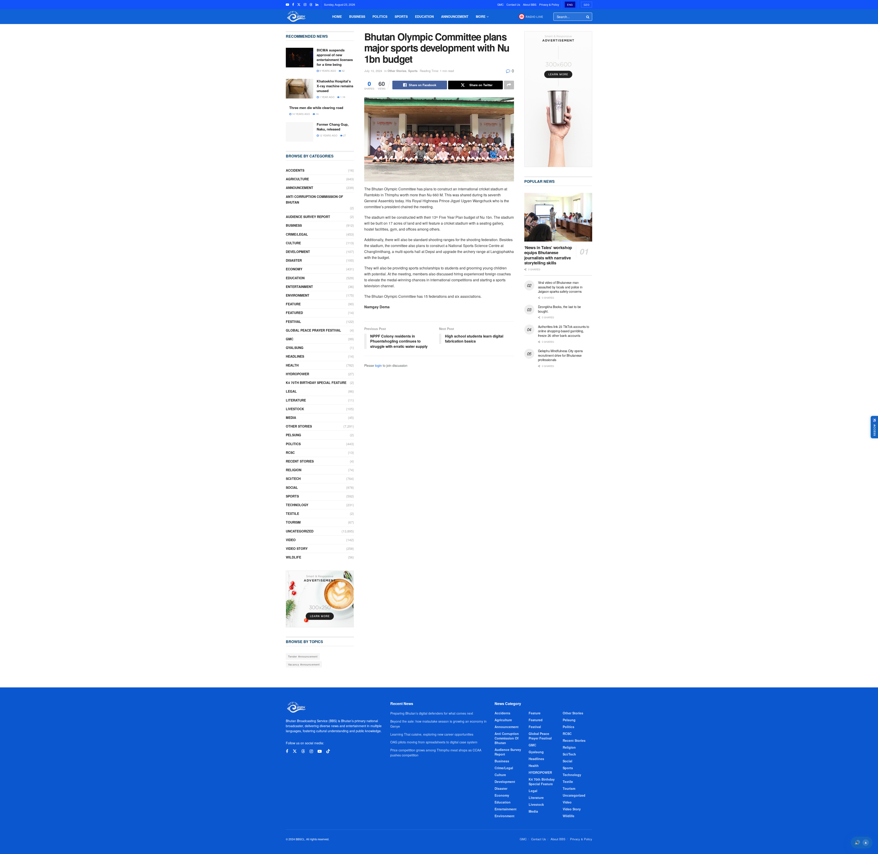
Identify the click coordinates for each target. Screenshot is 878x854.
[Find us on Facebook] (293, 4)
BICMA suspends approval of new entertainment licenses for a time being (335, 57)
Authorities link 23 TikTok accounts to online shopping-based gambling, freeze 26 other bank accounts (563, 331)
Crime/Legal (297, 234)
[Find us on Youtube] (287, 4)
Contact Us (513, 4)
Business (357, 16)
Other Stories (397, 71)
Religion (293, 470)
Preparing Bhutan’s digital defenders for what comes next (431, 713)
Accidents (295, 170)
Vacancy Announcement (304, 664)
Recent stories (300, 461)
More (480, 16)
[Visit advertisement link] (320, 599)
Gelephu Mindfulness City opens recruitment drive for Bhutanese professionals (560, 355)
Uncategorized (299, 531)
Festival (293, 321)
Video (291, 539)
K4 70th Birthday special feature (316, 382)
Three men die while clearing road (316, 107)
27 (344, 135)
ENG (570, 4)
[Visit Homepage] (296, 16)
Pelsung (293, 435)
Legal (291, 391)
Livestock (295, 409)
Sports (401, 16)
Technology (297, 505)
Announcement (454, 16)
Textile (292, 513)
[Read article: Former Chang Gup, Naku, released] (299, 132)
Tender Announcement (303, 656)
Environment (297, 295)
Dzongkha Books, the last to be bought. (559, 309)
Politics (379, 16)
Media (291, 417)
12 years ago (328, 135)
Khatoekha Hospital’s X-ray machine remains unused (335, 86)
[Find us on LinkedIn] (317, 4)
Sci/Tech (293, 478)
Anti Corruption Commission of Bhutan (314, 199)
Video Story (297, 548)
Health (292, 365)
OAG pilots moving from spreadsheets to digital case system (433, 742)
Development (298, 251)
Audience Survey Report (308, 216)
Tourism (293, 522)
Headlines (295, 356)
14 (317, 114)
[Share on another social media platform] (509, 85)
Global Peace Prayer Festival (313, 330)
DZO (587, 4)
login (378, 365)
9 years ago (327, 70)
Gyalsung (294, 347)
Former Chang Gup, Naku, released (332, 127)
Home (337, 16)
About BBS (529, 4)
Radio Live (534, 17)
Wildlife (293, 557)
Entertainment (299, 286)
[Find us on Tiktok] (328, 751)
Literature (296, 400)
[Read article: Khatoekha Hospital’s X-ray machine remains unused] (299, 88)
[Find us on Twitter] (298, 4)
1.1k (342, 97)
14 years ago (300, 114)
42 (343, 70)
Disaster (294, 260)
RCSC (290, 452)
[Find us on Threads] (311, 4)
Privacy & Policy (549, 4)
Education (424, 16)
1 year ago (327, 97)
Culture (293, 243)
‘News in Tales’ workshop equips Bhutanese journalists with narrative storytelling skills (548, 255)
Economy (294, 269)
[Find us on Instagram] (305, 4)
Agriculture (297, 179)
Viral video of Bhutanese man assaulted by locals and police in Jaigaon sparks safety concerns (560, 287)
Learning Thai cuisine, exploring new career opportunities (431, 734)
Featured (294, 312)
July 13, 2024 (373, 71)
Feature (293, 304)
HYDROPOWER (297, 374)
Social (292, 487)
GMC (500, 4)
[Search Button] (588, 17)
